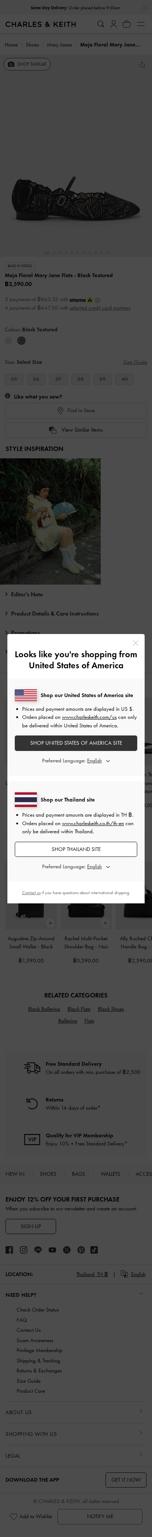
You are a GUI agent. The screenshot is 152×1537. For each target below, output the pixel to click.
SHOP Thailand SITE (76, 849)
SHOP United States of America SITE (76, 743)
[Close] (135, 643)
